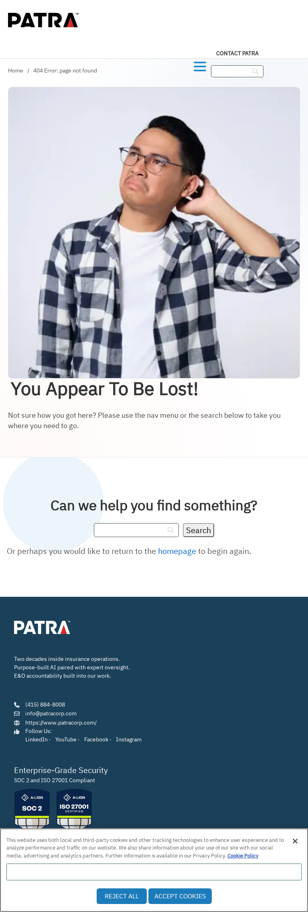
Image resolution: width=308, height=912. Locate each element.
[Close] (295, 841)
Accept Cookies (180, 896)
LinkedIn (36, 739)
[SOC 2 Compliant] (32, 812)
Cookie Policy (242, 855)
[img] (44, 18)
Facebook (96, 739)
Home (15, 70)
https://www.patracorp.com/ (61, 722)
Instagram (129, 739)
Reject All (122, 896)
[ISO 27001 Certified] (74, 812)
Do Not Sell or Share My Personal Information (154, 871)
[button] (200, 65)
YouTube (66, 739)
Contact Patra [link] (237, 53)
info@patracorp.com (51, 713)
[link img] (42, 628)
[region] (154, 870)
